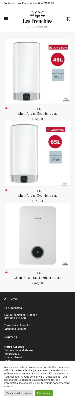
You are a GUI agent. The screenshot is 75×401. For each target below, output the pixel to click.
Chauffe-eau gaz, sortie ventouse (37, 278)
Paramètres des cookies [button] (18, 393)
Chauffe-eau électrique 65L (37, 195)
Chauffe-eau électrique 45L (37, 113)
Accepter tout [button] (44, 393)
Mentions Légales (15, 329)
